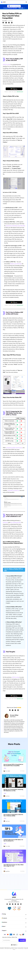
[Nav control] (26, 2)
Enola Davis (7, 796)
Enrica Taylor (7, 771)
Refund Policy (20, 948)
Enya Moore (7, 871)
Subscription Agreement (9, 948)
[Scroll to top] (25, 951)
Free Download (14, 88)
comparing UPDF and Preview (14, 447)
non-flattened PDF (15, 522)
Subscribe (22, 940)
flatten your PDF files (16, 263)
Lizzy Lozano (7, 821)
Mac (5, 768)
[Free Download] (14, 88)
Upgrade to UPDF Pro (13, 490)
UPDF (4, 2)
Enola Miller (4, 20)
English (14, 944)
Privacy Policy (20, 947)
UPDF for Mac (6, 64)
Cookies (15, 948)
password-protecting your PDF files (15, 225)
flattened (5, 522)
